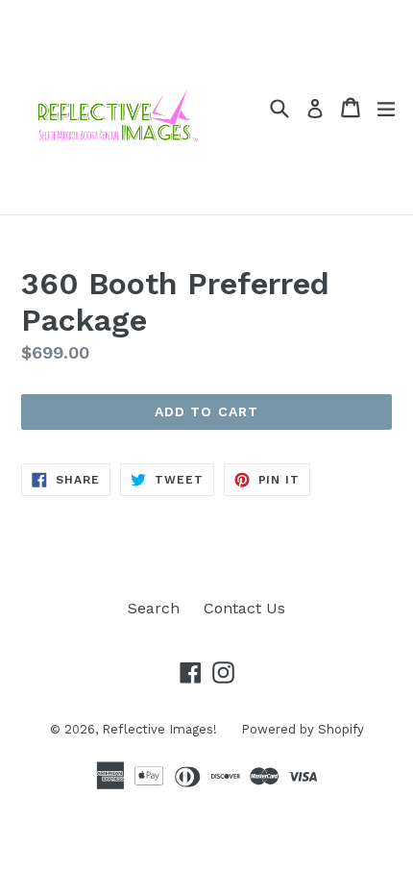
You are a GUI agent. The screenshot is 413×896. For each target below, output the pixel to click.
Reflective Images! (159, 729)
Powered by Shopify (302, 729)
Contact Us (244, 608)
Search (154, 608)
